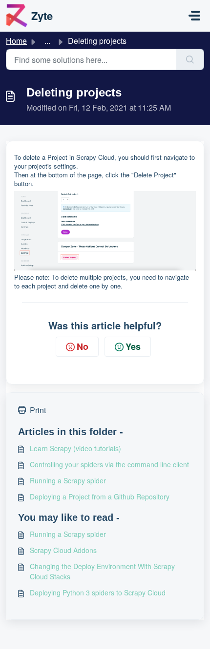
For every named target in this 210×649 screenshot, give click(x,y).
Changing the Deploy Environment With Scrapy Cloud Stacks (102, 571)
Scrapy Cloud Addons (63, 550)
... (47, 40)
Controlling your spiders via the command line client (109, 464)
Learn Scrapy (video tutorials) (75, 448)
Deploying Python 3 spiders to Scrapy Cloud (98, 592)
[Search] (190, 59)
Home (16, 40)
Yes (133, 346)
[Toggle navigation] (194, 15)
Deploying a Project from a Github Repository (99, 496)
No (82, 346)
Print (38, 410)
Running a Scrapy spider (68, 480)
